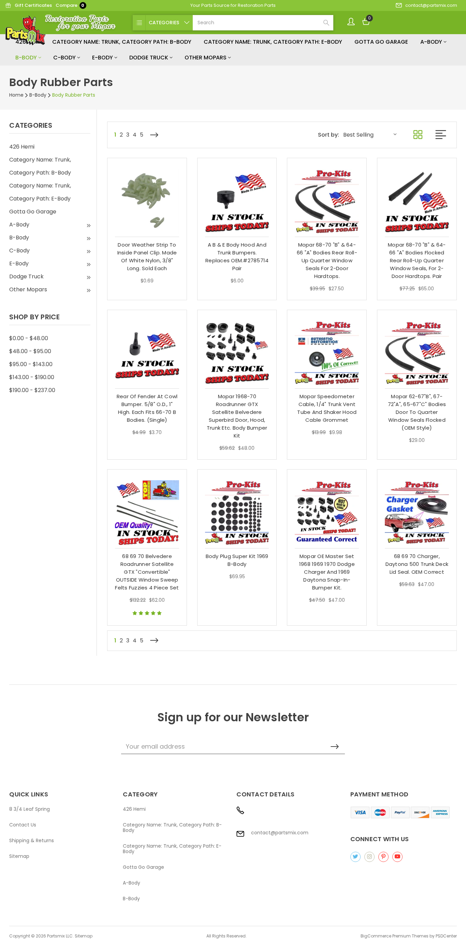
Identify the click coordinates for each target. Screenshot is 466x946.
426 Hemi (21, 147)
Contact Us (22, 824)
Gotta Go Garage (381, 42)
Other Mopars (206, 57)
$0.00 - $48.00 (28, 338)
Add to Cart (147, 250)
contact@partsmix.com (431, 5)
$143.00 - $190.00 (31, 377)
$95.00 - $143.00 (31, 364)
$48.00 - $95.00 (30, 351)
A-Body (431, 42)
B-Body (26, 57)
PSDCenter (446, 936)
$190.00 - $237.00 (32, 390)
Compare (70, 5)
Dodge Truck (149, 57)
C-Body (65, 57)
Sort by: (328, 135)
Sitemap (19, 856)
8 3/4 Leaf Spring (29, 809)
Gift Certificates (33, 5)
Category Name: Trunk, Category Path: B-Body (121, 42)
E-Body (103, 57)
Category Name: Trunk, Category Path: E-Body (273, 42)
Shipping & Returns (31, 840)
